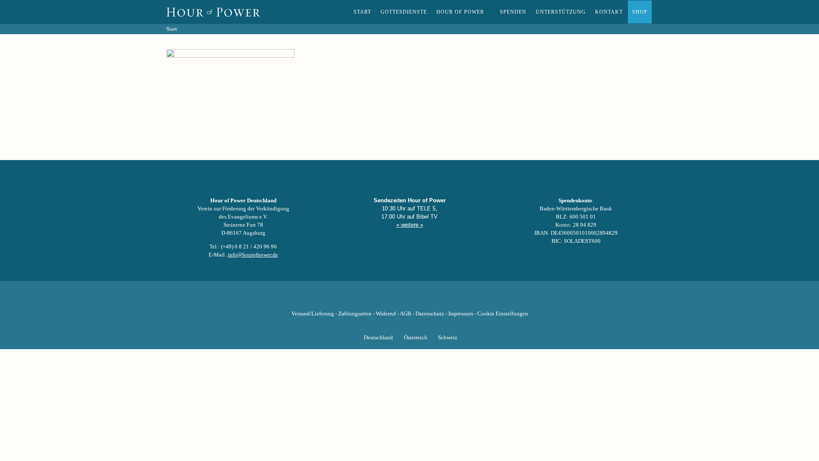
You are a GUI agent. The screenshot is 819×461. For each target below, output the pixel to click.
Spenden (513, 12)
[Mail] (453, 297)
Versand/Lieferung (312, 314)
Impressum (460, 314)
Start (362, 12)
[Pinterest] (424, 297)
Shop (640, 12)
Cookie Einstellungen (502, 314)
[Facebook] (366, 297)
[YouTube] (395, 297)
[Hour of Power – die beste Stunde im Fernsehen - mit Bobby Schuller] (213, 11)
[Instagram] (409, 297)
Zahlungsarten (355, 314)
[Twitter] (380, 297)
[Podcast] (438, 297)
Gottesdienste (403, 12)
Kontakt (609, 12)
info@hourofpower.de (253, 255)
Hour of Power (460, 12)
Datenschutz (429, 314)
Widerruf (386, 314)
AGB (405, 314)
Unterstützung (561, 12)
